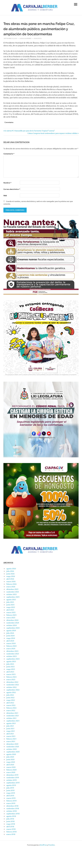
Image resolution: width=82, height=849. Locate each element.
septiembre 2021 (12, 721)
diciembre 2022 (12, 682)
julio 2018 (10, 819)
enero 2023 (10, 679)
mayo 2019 (10, 793)
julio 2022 (10, 695)
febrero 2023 (11, 677)
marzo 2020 (10, 767)
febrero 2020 (11, 770)
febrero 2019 (11, 801)
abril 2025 (10, 610)
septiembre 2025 (12, 597)
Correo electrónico (11, 189)
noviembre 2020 (12, 746)
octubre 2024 (11, 625)
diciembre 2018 (12, 806)
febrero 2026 (11, 584)
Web (5, 195)
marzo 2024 (10, 643)
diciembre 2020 (12, 744)
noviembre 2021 (12, 715)
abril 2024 (10, 641)
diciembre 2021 (12, 713)
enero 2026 (10, 586)
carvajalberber (25, 38)
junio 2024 (10, 635)
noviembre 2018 (12, 808)
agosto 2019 (11, 785)
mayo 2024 (10, 638)
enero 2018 (10, 834)
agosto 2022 (11, 692)
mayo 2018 (10, 824)
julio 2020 (10, 757)
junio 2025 (10, 605)
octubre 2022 (11, 687)
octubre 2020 (11, 749)
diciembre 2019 (12, 775)
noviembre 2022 (12, 684)
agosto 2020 (11, 754)
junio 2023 (10, 666)
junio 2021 (10, 728)
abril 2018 (10, 826)
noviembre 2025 (12, 592)
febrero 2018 (11, 832)
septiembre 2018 (12, 813)
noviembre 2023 (12, 654)
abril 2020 (10, 764)
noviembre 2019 (12, 777)
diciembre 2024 (12, 620)
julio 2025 (10, 602)
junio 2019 (10, 790)
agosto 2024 (11, 630)
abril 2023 (10, 672)
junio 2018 (10, 821)
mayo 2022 (10, 700)
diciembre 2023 (12, 651)
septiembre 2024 (12, 628)
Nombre (7, 183)
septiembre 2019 (12, 783)
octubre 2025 (11, 594)
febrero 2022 (11, 708)
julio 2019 (10, 788)
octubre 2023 (11, 656)
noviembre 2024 (12, 623)
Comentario (8, 154)
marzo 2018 (10, 829)
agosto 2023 (11, 661)
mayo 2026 (10, 576)
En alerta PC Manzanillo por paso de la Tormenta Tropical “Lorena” (29, 131)
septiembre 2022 (12, 690)
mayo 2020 (10, 762)
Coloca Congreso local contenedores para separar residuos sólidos (52, 133)
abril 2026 (10, 579)
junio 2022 (10, 697)
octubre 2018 (11, 811)
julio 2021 (10, 726)
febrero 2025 (11, 615)
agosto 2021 (11, 723)
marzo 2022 (10, 705)
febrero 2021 (11, 739)
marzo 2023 (10, 674)
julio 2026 (10, 571)
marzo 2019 (10, 798)
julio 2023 (10, 664)
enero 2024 (10, 648)
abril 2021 (10, 733)
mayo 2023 (10, 669)
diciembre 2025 (12, 589)
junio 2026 (10, 574)
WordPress (43, 845)
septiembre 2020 (12, 752)
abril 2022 (10, 703)
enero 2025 (10, 617)
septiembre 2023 (12, 659)
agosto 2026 (11, 568)
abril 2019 (10, 795)
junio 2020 (10, 759)
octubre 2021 (11, 718)
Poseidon (51, 845)
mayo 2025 (10, 607)
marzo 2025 (10, 612)
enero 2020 (10, 772)
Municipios (38, 38)
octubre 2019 (11, 780)
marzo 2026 (10, 581)
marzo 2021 (10, 736)
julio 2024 (10, 633)
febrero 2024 (11, 646)
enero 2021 (10, 741)
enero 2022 (10, 710)
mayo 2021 (10, 731)
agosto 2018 (11, 816)
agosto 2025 (11, 599)
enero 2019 (10, 803)
